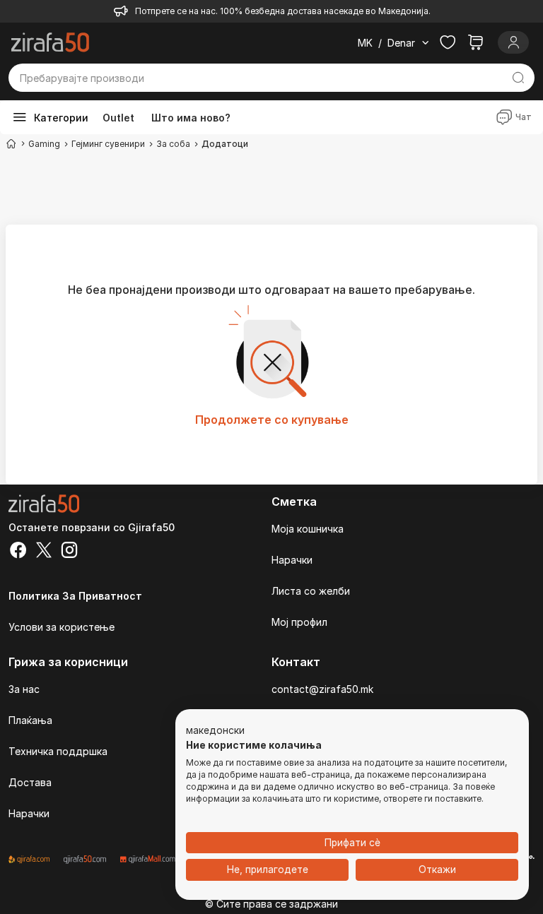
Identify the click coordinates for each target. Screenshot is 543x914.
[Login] (513, 42)
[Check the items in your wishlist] (447, 42)
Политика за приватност (75, 596)
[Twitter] (44, 552)
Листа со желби (311, 591)
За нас (24, 689)
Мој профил (299, 622)
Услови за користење (61, 627)
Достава (30, 782)
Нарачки (292, 560)
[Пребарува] (518, 77)
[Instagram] (69, 552)
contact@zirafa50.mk (322, 689)
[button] (215, 731)
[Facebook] (18, 552)
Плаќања (30, 720)
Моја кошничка (308, 529)
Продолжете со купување (272, 420)
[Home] (11, 143)
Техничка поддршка (57, 751)
